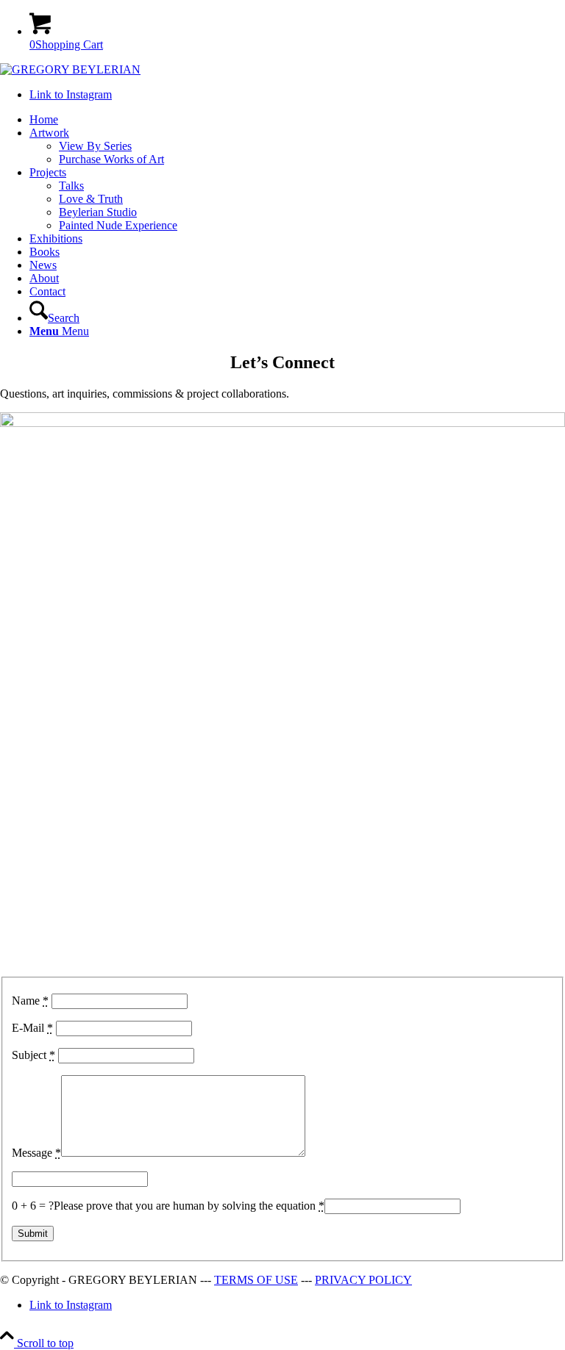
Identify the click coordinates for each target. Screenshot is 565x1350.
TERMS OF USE (256, 1280)
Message (36, 1152)
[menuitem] (297, 119)
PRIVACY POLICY (363, 1280)
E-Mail (32, 1028)
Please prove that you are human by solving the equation (189, 1205)
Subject (33, 1055)
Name (30, 1000)
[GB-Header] (70, 69)
